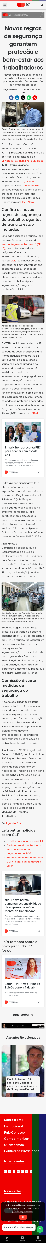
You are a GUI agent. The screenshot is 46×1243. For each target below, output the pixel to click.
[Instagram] (14, 1171)
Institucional (13, 1126)
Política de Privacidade (21, 1151)
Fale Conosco (14, 1132)
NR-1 (35, 413)
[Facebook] (22, 1171)
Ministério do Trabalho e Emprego (23, 161)
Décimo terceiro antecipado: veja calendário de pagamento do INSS (24, 849)
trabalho (27, 1014)
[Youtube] (5, 1171)
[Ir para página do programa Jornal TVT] (23, 17)
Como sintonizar (16, 1138)
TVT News (28, 202)
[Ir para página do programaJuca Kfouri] (23, 1027)
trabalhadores (30, 185)
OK (23, 1217)
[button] (5, 5)
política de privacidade (22, 1212)
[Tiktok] (26, 1171)
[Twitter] (18, 1171)
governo (29, 181)
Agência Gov (13, 823)
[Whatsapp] (9, 1171)
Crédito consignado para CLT (25, 841)
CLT (12, 260)
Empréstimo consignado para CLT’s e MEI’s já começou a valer (25, 861)
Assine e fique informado (23, 1202)
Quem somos (14, 1145)
